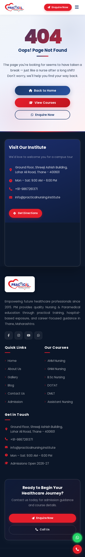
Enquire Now (60, 7)
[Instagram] (19, 335)
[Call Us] (77, 549)
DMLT (51, 393)
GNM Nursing (56, 369)
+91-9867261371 (26, 189)
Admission (15, 402)
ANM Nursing (56, 361)
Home (12, 361)
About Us (14, 369)
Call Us (45, 529)
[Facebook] (9, 335)
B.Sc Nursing (56, 377)
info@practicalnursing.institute (37, 197)
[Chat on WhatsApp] (77, 537)
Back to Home (45, 90)
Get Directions (28, 213)
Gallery (13, 377)
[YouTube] (28, 335)
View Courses (45, 103)
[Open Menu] (76, 7)
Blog (11, 385)
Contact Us (16, 393)
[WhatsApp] (38, 335)
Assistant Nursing (60, 402)
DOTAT (52, 385)
